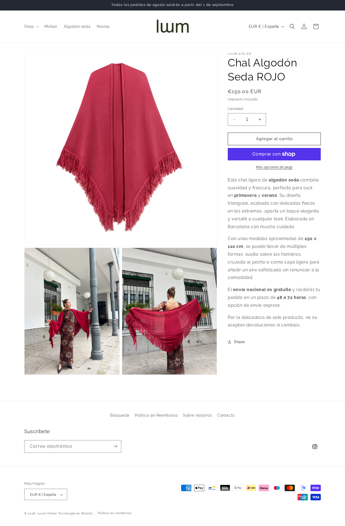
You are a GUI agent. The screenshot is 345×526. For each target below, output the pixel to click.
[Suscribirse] (115, 446)
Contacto (226, 415)
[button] (31, 26)
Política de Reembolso (156, 415)
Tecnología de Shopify (75, 513)
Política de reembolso (115, 513)
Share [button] (239, 342)
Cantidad (235, 109)
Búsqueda (119, 415)
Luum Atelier (47, 513)
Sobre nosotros (197, 415)
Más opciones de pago (274, 167)
